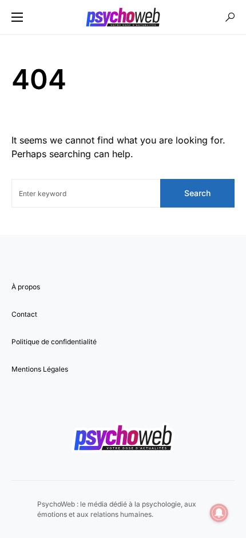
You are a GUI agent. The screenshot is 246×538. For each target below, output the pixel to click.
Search (197, 193)
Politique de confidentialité (54, 341)
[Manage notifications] (219, 513)
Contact (24, 314)
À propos (25, 286)
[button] (17, 17)
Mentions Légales (39, 369)
